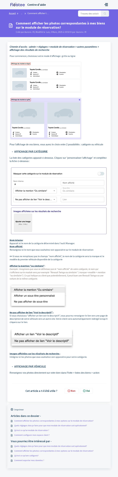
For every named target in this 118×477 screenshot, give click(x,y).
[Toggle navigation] (106, 4)
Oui (88, 390)
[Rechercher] (105, 13)
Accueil (12, 13)
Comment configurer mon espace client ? (32, 435)
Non (73, 390)
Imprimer (19, 409)
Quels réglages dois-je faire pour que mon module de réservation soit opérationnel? (50, 425)
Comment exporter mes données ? (29, 460)
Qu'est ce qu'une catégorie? (26, 455)
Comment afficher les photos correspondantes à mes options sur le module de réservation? (54, 420)
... (21, 13)
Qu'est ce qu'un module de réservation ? (31, 430)
